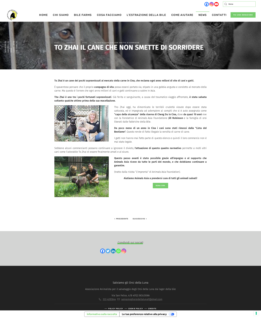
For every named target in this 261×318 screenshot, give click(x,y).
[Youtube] (216, 4)
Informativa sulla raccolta (102, 314)
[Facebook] (206, 4)
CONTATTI (219, 15)
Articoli (71, 43)
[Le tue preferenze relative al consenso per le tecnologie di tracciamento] (256, 313)
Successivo (139, 219)
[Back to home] (11, 14)
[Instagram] (211, 4)
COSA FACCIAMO (109, 15)
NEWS (202, 15)
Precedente (121, 219)
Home (57, 43)
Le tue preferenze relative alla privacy (144, 314)
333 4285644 (109, 299)
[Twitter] (107, 251)
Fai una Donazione (243, 15)
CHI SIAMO (61, 15)
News (84, 43)
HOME (43, 15)
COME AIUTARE (182, 15)
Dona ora (160, 186)
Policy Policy (115, 309)
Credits (152, 309)
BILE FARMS (83, 15)
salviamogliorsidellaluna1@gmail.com (141, 299)
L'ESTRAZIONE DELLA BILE (146, 15)
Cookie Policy (135, 309)
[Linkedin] (113, 251)
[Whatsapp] (118, 251)
